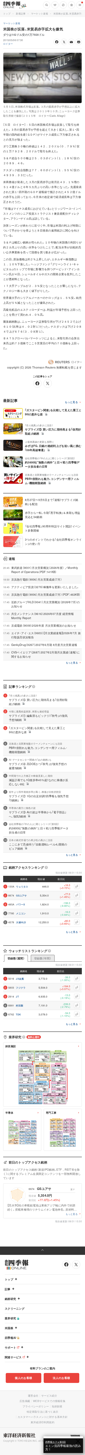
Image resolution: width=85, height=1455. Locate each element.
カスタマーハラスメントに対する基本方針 (43, 1417)
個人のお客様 (23, 1378)
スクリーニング (15, 1308)
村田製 (19, 1005)
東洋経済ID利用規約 (42, 1422)
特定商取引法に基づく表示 (42, 1412)
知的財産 (57, 1406)
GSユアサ (21, 895)
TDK (18, 1014)
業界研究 (10, 1318)
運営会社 (33, 1395)
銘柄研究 (10, 1299)
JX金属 (20, 978)
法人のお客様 (61, 1378)
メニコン (21, 913)
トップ (6, 13)
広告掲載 (25, 1401)
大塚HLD (21, 922)
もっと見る (71, 402)
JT (17, 996)
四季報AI (10, 1338)
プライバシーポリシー (36, 1406)
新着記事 (21, 13)
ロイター (8, 43)
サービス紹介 (49, 1395)
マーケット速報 (39, 13)
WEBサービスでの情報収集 (49, 1401)
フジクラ (21, 987)
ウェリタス (22, 886)
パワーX (20, 904)
